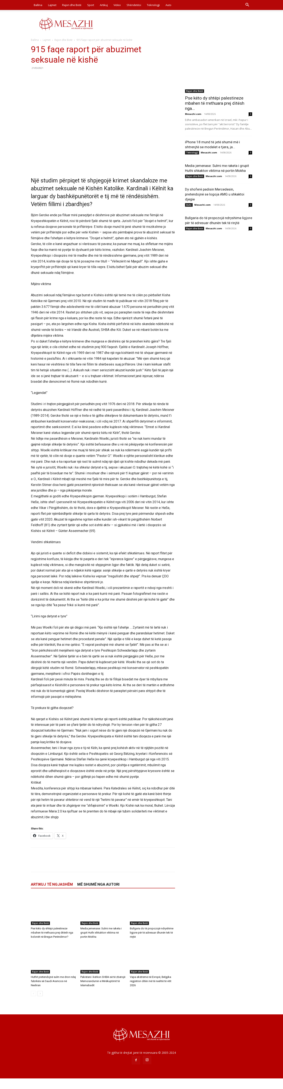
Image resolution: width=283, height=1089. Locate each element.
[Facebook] (35, 77)
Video (117, 5)
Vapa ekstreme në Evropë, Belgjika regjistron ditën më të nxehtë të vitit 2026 (150, 981)
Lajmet (52, 5)
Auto (168, 5)
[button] (247, 5)
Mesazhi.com (193, 113)
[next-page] (40, 993)
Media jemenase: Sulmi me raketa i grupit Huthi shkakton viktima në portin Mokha (101, 932)
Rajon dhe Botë (71, 5)
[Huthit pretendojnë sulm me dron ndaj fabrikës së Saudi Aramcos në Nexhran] (53, 958)
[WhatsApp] (63, 77)
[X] (44, 77)
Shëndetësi (134, 5)
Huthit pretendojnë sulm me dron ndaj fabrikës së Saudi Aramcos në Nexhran (53, 981)
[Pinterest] (54, 77)
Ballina (38, 5)
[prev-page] (33, 993)
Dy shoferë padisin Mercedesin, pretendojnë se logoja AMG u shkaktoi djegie (214, 194)
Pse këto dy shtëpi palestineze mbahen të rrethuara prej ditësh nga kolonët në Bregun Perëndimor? (52, 932)
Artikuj (104, 5)
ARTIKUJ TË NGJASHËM (52, 884)
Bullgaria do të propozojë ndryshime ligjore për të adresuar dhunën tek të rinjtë (151, 932)
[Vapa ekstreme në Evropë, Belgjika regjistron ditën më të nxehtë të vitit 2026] (152, 958)
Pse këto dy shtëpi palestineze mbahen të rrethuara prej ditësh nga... (214, 103)
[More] (73, 77)
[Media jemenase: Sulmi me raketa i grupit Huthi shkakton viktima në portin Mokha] (103, 909)
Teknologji (153, 5)
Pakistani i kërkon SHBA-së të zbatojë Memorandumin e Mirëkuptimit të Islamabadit (102, 981)
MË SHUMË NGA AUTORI (98, 884)
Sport (90, 5)
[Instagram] (147, 1060)
